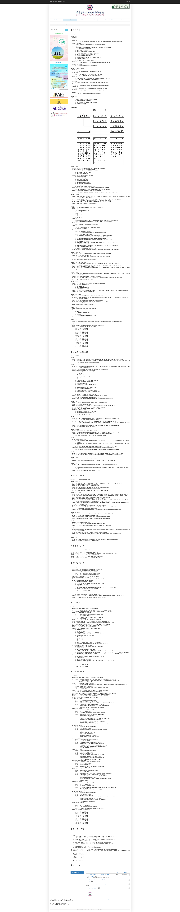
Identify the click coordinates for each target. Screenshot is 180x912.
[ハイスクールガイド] (59, 101)
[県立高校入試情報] (59, 108)
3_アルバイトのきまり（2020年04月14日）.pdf (98, 884)
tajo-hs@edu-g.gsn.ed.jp (60, 906)
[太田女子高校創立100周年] (59, 114)
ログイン (128, 1)
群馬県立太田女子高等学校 (57, 1)
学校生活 (61, 24)
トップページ (54, 24)
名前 (87, 872)
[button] (70, 20)
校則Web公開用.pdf (92, 888)
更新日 (125, 872)
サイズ (116, 872)
